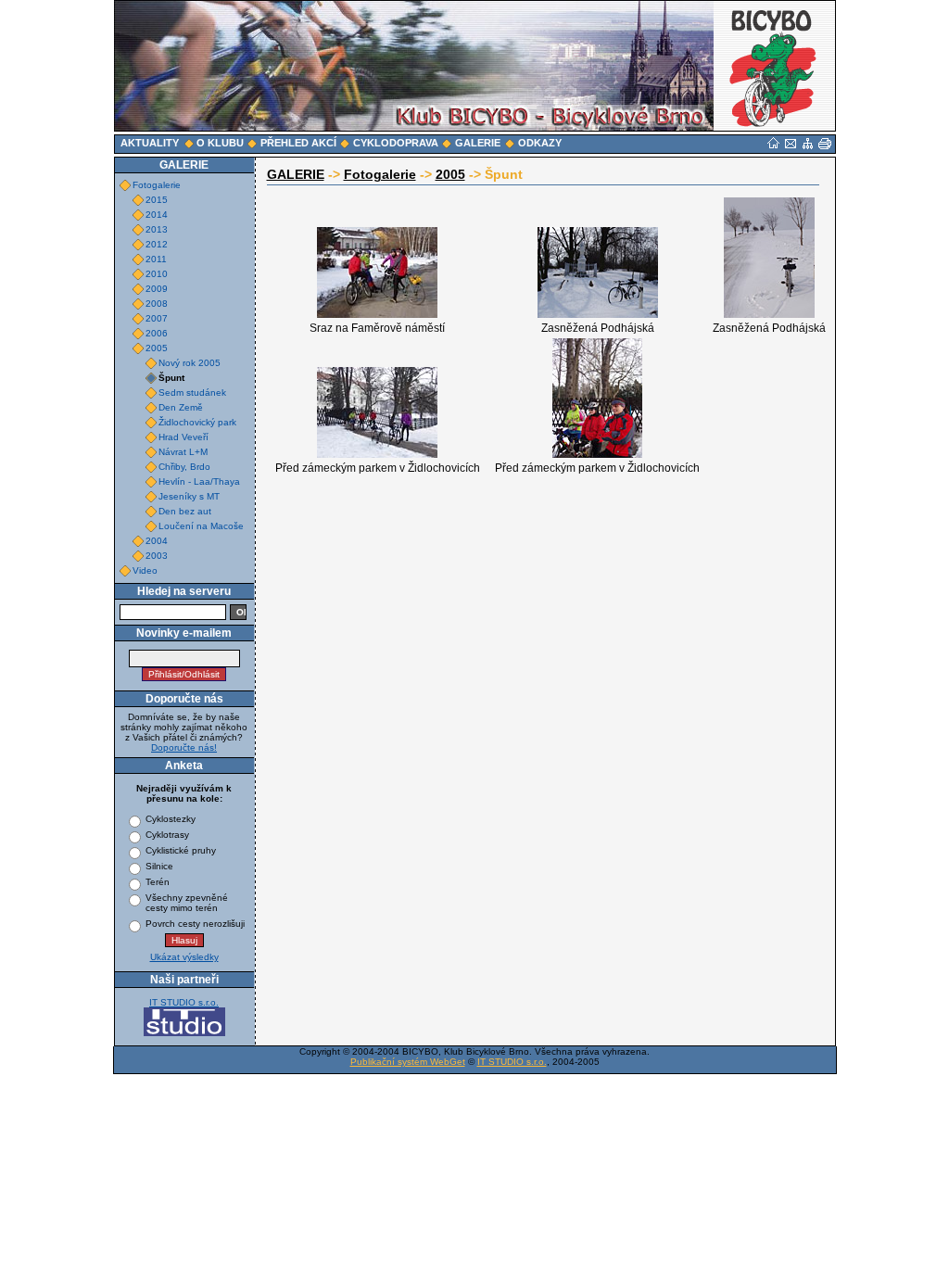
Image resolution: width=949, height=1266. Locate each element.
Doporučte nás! (184, 747)
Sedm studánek (192, 392)
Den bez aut (184, 511)
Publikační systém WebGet (407, 1062)
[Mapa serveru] (808, 143)
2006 (157, 333)
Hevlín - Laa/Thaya (199, 481)
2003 (157, 556)
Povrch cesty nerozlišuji (195, 923)
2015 (157, 200)
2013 (157, 229)
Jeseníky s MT (189, 496)
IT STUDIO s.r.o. (184, 1002)
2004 (157, 541)
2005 (157, 348)
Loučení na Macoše (201, 526)
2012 (157, 244)
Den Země (180, 407)
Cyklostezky (171, 819)
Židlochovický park (197, 422)
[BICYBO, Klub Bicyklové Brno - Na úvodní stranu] (775, 66)
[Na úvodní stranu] (773, 142)
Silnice (159, 866)
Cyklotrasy (167, 834)
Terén (158, 882)
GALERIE (295, 174)
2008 (157, 303)
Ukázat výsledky (184, 957)
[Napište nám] (790, 143)
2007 (157, 318)
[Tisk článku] (824, 143)
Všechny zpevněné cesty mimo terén (187, 903)
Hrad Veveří (183, 437)
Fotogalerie (157, 185)
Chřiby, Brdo (184, 467)
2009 (157, 289)
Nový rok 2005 (189, 363)
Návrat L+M (183, 452)
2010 (157, 274)
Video (145, 570)
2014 (157, 214)
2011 (156, 259)
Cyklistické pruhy (181, 850)
